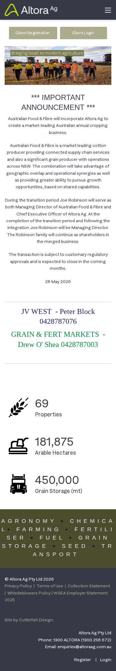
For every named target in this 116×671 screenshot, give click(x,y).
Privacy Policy (18, 586)
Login (105, 659)
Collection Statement (89, 586)
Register (82, 659)
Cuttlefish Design (36, 620)
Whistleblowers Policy (29, 593)
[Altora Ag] (31, 9)
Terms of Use (50, 586)
